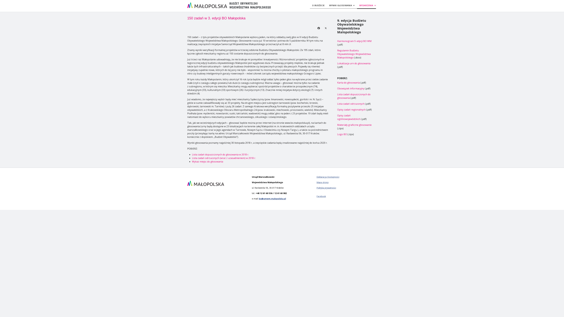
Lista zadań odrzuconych (350, 103)
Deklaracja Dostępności (328, 177)
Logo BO (342, 134)
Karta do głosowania (348, 82)
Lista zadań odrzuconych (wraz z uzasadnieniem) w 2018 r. (224, 158)
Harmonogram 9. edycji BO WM (354, 41)
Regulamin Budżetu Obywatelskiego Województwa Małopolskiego (354, 54)
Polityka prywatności (326, 187)
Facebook (321, 196)
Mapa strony (323, 182)
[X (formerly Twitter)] (325, 28)
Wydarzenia (366, 5)
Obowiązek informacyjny (350, 88)
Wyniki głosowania (340, 5)
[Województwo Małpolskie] (217, 183)
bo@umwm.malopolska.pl (272, 198)
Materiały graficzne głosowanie (354, 125)
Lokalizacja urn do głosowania (353, 63)
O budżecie (318, 5)
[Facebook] (318, 28)
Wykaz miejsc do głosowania (207, 161)
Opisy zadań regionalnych (351, 109)
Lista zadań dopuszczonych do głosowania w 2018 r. (220, 154)
